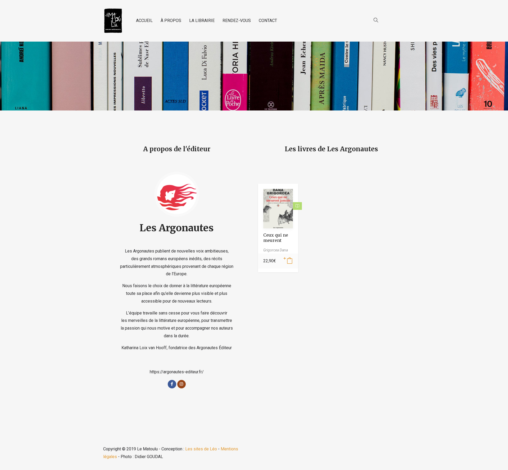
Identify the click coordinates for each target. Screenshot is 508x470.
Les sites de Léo (201, 448)
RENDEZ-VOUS (237, 20)
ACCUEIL (144, 20)
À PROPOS (171, 20)
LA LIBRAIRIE (202, 20)
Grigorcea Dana (275, 250)
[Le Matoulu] (113, 21)
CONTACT (268, 20)
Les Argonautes (177, 228)
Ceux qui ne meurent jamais (275, 240)
